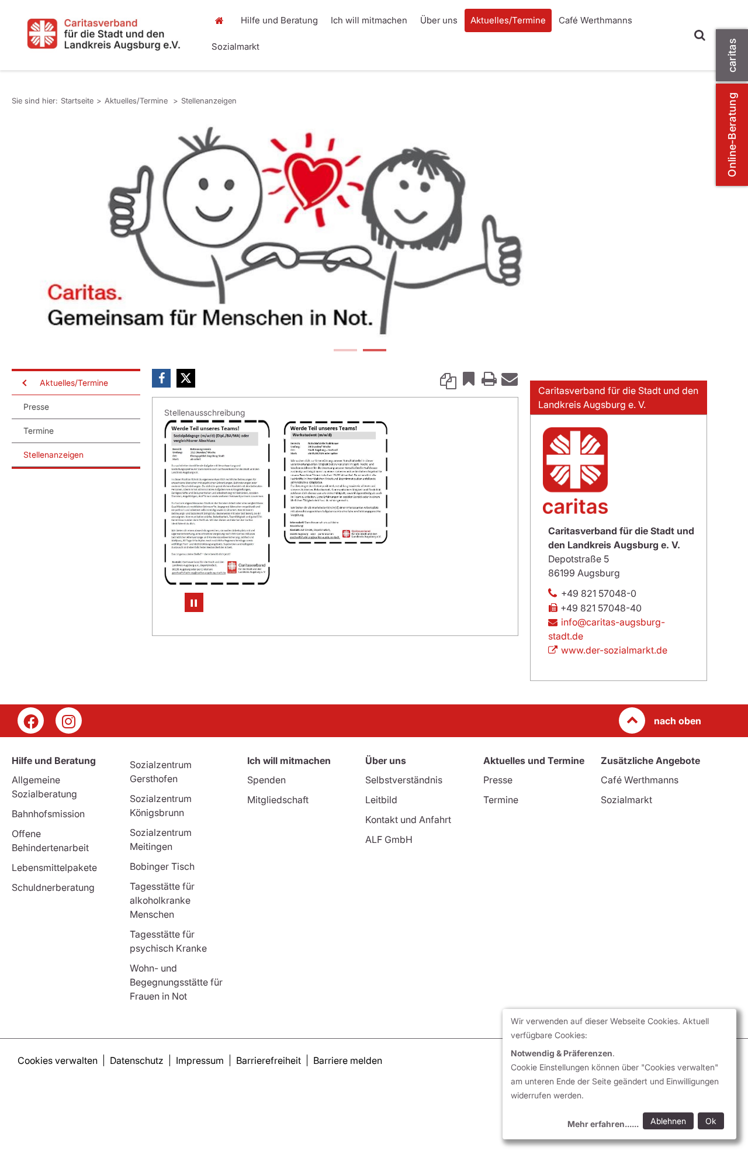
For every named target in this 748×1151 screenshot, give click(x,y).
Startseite (222, 20)
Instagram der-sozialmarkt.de (69, 763)
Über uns (439, 20)
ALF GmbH (389, 882)
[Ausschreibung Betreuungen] (217, 545)
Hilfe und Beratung (279, 20)
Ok (710, 1121)
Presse (36, 449)
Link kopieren (448, 421)
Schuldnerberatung (53, 930)
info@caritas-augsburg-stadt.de (606, 672)
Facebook (161, 421)
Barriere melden (347, 1103)
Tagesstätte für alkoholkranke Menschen (162, 943)
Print (489, 421)
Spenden (266, 822)
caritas (732, 55)
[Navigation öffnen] (23, 425)
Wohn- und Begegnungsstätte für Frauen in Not (176, 1025)
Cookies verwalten (58, 1103)
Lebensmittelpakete (54, 910)
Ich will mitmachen (369, 20)
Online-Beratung (732, 134)
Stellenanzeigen (209, 100)
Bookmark (468, 421)
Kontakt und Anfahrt (408, 862)
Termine (38, 473)
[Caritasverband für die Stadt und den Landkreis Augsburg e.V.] (104, 33)
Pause (194, 645)
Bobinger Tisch (162, 909)
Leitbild (381, 842)
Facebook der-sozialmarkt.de (31, 763)
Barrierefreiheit (268, 1103)
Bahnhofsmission (48, 856)
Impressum (200, 1103)
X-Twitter (185, 421)
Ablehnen (668, 1121)
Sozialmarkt (235, 46)
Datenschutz (137, 1103)
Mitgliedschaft (278, 842)
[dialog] (619, 1074)
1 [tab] (344, 394)
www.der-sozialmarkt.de (614, 693)
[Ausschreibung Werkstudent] (335, 524)
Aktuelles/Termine (508, 20)
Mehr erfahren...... (603, 1124)
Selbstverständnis (403, 822)
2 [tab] (374, 394)
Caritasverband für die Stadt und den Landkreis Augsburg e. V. (618, 440)
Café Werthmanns (595, 20)
